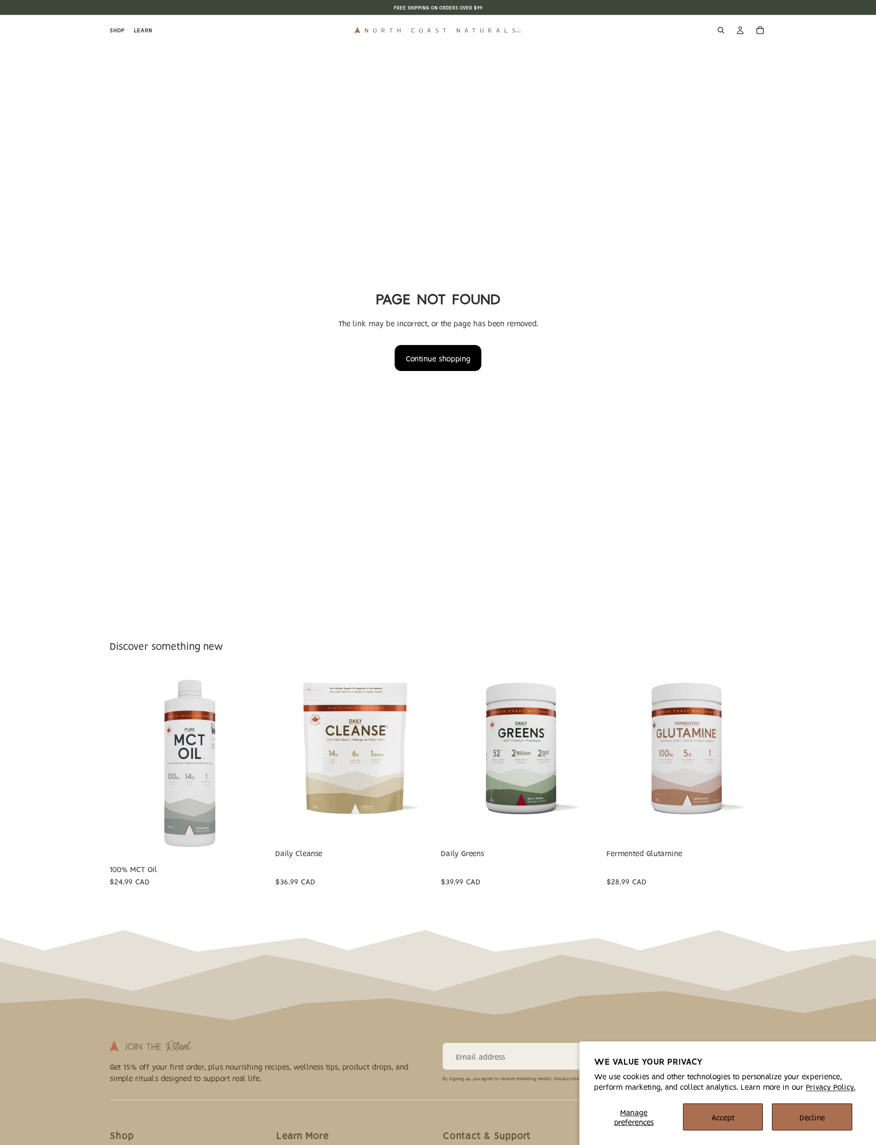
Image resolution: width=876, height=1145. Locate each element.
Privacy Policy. (830, 1086)
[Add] (752, 813)
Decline (812, 1117)
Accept (723, 1117)
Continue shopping (438, 358)
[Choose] (255, 845)
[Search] (721, 30)
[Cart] (760, 30)
